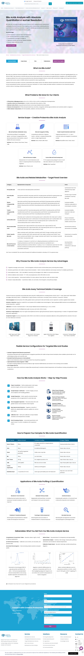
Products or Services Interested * (51, 610)
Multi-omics (48, 8)
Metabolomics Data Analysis (31, 645)
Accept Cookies (73, 653)
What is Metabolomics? (65, 637)
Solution (43, 8)
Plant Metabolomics (19, 8)
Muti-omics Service (29, 643)
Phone (45, 599)
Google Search (28, 1)
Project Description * (48, 615)
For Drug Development (48, 637)
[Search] (50, 3)
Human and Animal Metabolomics (32, 8)
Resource (55, 8)
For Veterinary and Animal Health (50, 643)
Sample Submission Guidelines (75, 3)
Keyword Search (37, 1)
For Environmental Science (49, 645)
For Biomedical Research (48, 639)
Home (2, 8)
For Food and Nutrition (48, 647)
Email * (45, 604)
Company (61, 8)
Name (45, 593)
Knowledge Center (64, 641)
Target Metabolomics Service (28, 55)
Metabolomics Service (8, 8)
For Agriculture (46, 641)
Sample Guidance (64, 639)
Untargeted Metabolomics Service (33, 639)
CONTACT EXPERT (11, 45)
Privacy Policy (20, 654)
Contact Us (17, 613)
